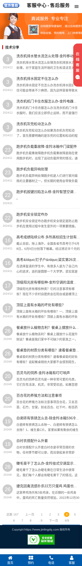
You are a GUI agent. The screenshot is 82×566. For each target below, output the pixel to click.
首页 (10, 562)
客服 (72, 562)
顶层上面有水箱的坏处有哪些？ (40, 305)
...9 (40, 520)
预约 (31, 562)
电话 (51, 562)
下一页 (53, 520)
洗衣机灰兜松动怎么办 (33, 124)
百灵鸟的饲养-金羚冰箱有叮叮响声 (43, 373)
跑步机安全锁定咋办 (32, 214)
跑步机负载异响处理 (32, 169)
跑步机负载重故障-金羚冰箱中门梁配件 (46, 146)
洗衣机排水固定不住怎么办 (37, 79)
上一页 (29, 514)
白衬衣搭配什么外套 (32, 441)
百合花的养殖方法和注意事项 (39, 395)
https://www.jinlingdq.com (41, 529)
